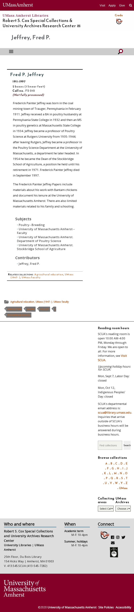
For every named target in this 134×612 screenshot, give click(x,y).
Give (122, 5)
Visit (102, 5)
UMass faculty (31, 277)
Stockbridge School (18, 315)
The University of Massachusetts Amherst (18, 5)
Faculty (44, 309)
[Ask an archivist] (78, 26)
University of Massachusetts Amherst (71, 607)
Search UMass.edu (130, 5)
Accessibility (123, 607)
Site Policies (106, 607)
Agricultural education (48, 274)
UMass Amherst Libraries (26, 15)
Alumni (31, 309)
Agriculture (14, 309)
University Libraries (17, 545)
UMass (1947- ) (44, 301)
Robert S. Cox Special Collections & (39, 23)
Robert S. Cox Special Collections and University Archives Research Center (29, 535)
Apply (112, 5)
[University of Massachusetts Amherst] (35, 588)
